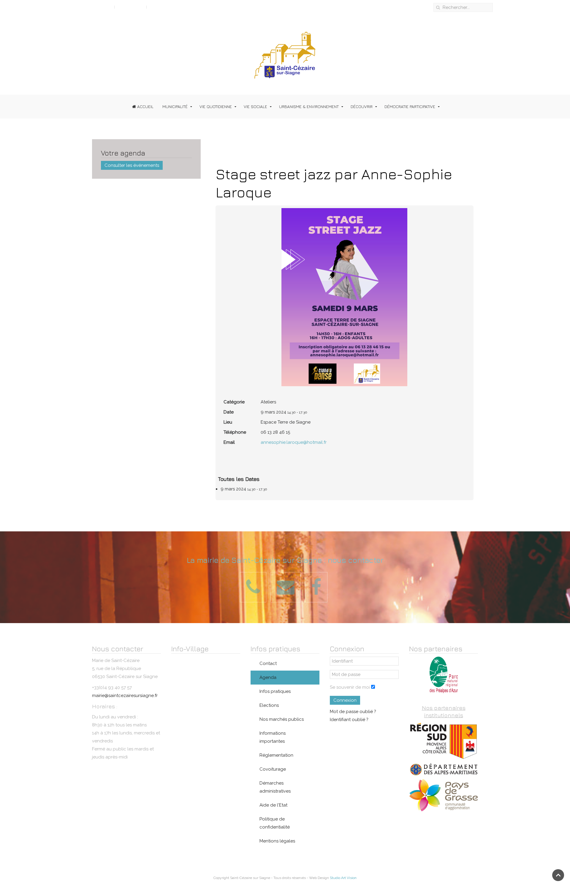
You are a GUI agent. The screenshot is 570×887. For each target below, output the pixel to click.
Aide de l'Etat (273, 805)
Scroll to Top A (95, 6)
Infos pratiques (275, 691)
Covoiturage (272, 769)
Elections (269, 705)
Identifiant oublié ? (349, 719)
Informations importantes (272, 737)
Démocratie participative (409, 106)
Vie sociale (255, 106)
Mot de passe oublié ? (353, 711)
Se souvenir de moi (350, 687)
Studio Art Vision (343, 878)
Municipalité (175, 106)
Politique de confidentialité (274, 823)
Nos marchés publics (281, 719)
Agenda (267, 677)
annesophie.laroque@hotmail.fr (294, 442)
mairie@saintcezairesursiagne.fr (125, 695)
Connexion (345, 700)
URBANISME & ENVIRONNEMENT (309, 106)
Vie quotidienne (216, 106)
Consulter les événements (131, 165)
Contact (268, 663)
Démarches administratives (275, 787)
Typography (130, 6)
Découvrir (362, 106)
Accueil (144, 106)
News (155, 6)
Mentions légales (277, 841)
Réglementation (276, 755)
